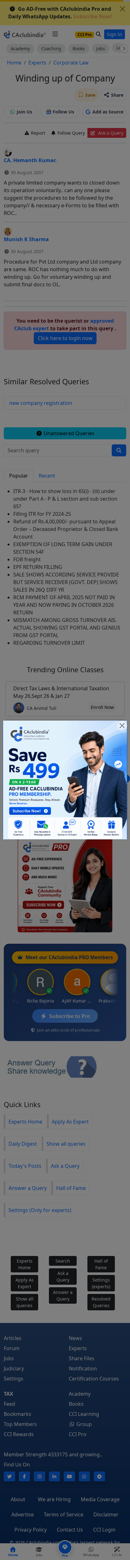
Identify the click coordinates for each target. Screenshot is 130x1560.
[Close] (122, 726)
